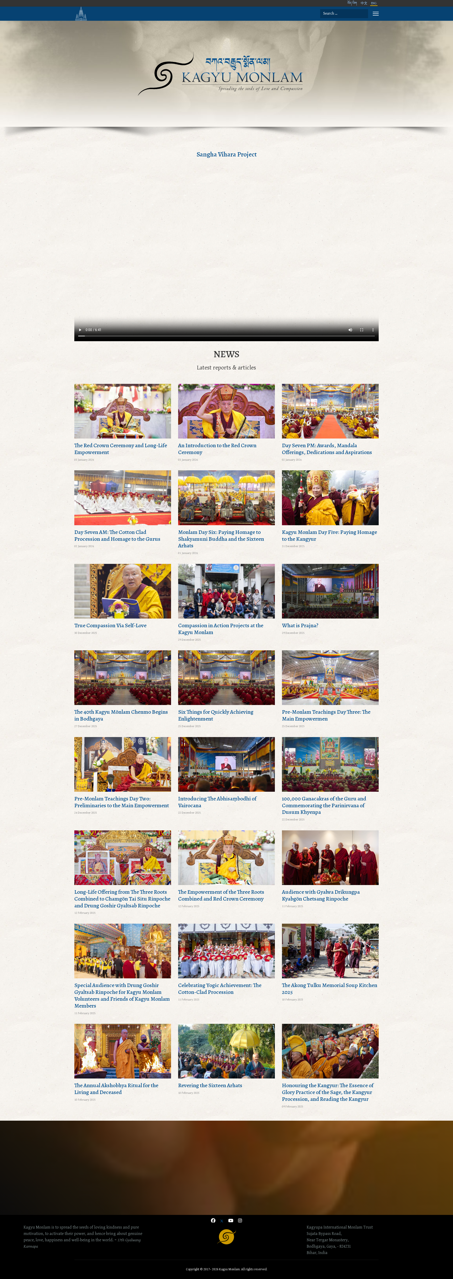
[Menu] (376, 14)
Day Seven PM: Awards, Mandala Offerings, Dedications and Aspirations (327, 449)
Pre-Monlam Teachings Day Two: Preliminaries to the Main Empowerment (121, 802)
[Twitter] (221, 1221)
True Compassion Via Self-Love (110, 625)
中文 (364, 3)
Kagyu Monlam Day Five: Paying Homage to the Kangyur (329, 535)
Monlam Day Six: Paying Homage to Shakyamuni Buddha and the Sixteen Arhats (221, 538)
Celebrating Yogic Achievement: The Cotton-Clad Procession (219, 988)
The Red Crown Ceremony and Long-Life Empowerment (120, 449)
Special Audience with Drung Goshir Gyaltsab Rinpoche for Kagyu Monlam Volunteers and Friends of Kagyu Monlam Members (122, 995)
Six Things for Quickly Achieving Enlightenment (215, 715)
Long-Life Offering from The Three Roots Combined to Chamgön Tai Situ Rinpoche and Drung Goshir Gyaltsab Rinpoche (122, 898)
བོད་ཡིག (352, 3)
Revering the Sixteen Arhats (210, 1085)
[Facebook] (213, 1221)
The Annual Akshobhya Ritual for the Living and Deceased (116, 1089)
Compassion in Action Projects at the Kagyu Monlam (220, 629)
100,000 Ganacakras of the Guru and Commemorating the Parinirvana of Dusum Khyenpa (324, 805)
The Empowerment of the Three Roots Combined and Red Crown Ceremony (221, 895)
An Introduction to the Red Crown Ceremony (217, 449)
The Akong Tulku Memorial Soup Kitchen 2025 (329, 988)
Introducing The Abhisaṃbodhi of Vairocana (217, 802)
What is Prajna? (300, 625)
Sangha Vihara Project (227, 154)
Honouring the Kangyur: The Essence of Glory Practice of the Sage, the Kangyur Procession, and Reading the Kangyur (327, 1092)
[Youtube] (230, 1221)
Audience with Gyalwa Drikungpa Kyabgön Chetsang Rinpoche (321, 895)
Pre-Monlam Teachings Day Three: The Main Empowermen (326, 715)
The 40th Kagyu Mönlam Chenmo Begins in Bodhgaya (121, 715)
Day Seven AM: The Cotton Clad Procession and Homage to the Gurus (117, 535)
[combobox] (344, 13)
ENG (374, 3)
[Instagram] (240, 1221)
